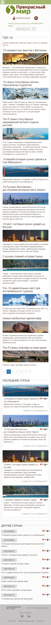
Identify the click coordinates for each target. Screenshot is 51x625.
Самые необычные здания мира (14, 581)
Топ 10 (45, 411)
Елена (40, 411)
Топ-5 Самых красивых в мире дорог (16, 590)
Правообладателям (26, 621)
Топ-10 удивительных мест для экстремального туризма (24, 572)
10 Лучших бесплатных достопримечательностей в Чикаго (22, 545)
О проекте (12, 621)
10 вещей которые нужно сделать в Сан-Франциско (22, 535)
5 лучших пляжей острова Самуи (15, 564)
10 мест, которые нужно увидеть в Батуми (19, 555)
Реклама (40, 621)
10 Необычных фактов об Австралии (16, 599)
